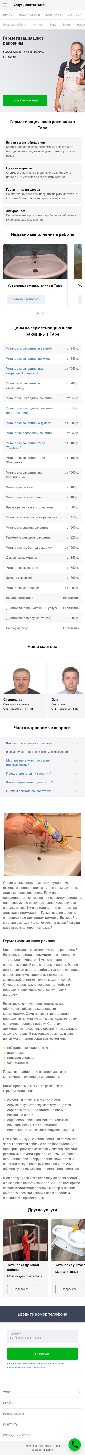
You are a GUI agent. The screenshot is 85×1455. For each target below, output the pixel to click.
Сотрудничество (16, 1435)
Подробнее (21, 1289)
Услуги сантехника (29, 5)
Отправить (42, 1354)
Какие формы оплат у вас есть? (29, 782)
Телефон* (15, 1333)
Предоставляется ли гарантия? (29, 773)
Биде (53, 24)
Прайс (8, 14)
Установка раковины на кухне (28, 359)
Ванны (67, 24)
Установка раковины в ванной (29, 348)
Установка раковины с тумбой (28, 423)
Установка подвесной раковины (30, 433)
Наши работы (29, 14)
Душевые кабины (14, 24)
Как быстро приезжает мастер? (29, 743)
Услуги (8, 1392)
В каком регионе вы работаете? (29, 791)
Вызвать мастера (25, 100)
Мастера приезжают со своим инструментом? (28, 763)
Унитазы (38, 24)
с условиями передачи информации (26, 1367)
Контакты (54, 14)
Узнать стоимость (26, 299)
